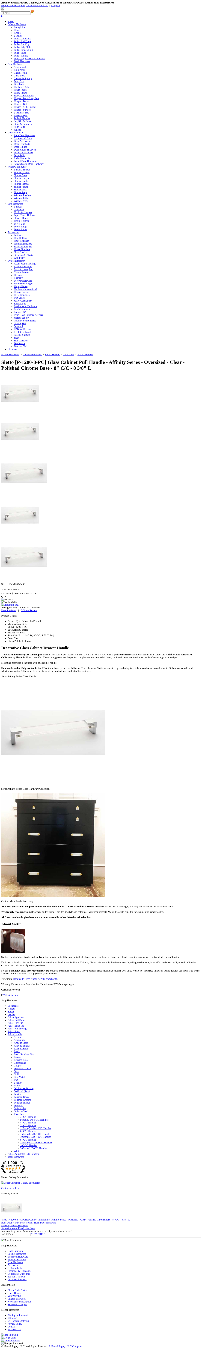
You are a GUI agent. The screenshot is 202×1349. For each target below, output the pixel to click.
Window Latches (22, 195)
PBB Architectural (23, 329)
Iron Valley (19, 297)
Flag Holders (20, 238)
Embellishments (22, 158)
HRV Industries (22, 295)
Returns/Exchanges (17, 1304)
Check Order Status (17, 1290)
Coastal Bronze (21, 272)
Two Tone (19, 1114)
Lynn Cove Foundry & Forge (28, 315)
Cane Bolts (19, 75)
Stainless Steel (21, 1111)
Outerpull (18, 326)
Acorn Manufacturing (25, 263)
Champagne (20, 1062)
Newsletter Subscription (19, 1301)
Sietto (17, 337)
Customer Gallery (10, 1188)
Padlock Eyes (20, 115)
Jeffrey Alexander (23, 300)
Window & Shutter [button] (17, 166)
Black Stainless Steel (24, 1054)
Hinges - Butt (20, 104)
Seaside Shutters (22, 334)
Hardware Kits (21, 87)
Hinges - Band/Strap (24, 95)
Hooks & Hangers (23, 212)
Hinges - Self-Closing (25, 107)
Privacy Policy (15, 1323)
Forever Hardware (23, 280)
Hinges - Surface (22, 109)
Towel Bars (19, 223)
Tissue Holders (21, 221)
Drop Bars (19, 81)
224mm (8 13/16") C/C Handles (36, 1142)
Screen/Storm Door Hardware (29, 164)
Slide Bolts (19, 127)
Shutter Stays (20, 192)
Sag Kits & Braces (23, 121)
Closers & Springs (23, 78)
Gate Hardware (15, 1262)
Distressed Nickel (22, 1068)
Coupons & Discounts (19, 1273)
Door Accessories (22, 141)
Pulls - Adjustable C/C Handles (29, 58)
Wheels (17, 129)
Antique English (22, 1045)
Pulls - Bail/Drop (22, 41)
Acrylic (17, 1037)
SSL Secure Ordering (18, 1321)
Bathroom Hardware (18, 1256)
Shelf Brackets (21, 252)
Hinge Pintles (20, 92)
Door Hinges (20, 146)
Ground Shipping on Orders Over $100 (24, 5)
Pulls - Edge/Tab (22, 47)
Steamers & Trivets (23, 255)
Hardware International (25, 289)
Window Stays (21, 201)
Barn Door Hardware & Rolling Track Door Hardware (28, 1222)
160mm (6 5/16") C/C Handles (35, 1134)
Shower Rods (20, 218)
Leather (17, 1082)
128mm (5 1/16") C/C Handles (35, 1128)
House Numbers (22, 249)
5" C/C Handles (28, 1125)
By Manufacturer (16, 1268)
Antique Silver (21, 1048)
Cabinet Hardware (17, 1253)
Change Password (17, 1298)
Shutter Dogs (20, 175)
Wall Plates (19, 258)
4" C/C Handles (28, 1122)
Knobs (17, 32)
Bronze (17, 1057)
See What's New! (16, 1276)
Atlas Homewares (23, 266)
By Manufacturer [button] (16, 260)
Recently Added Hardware (14, 1225)
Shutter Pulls (20, 189)
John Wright (20, 303)
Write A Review (29, 610)
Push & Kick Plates (23, 152)
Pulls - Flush (20, 52)
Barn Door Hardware (24, 135)
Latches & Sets (21, 112)
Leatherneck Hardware (25, 306)
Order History (14, 1293)
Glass (16, 1071)
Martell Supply (21, 317)
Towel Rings (20, 226)
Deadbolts (19, 84)
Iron (16, 1080)
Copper (17, 1065)
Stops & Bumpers (23, 124)
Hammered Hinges (23, 283)
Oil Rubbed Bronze (23, 1088)
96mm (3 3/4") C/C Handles (34, 1119)
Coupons (55, 5)
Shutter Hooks (21, 181)
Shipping (12, 1318)
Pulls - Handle (21, 55)
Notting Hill (20, 323)
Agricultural (20, 67)
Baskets (18, 206)
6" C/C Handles (28, 1131)
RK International (22, 332)
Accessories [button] (13, 232)
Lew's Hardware (22, 309)
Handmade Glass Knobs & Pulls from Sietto (35, 979)
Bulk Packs (19, 70)
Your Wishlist (14, 1296)
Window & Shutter (17, 1259)
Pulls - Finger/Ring (23, 50)
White (17, 1151)
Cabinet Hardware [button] (17, 24)
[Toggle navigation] (2, 9)
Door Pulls (19, 155)
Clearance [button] (13, 349)
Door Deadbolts (22, 144)
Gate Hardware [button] (15, 64)
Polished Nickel (22, 1102)
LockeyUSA (20, 312)
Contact (11, 1326)
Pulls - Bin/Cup (21, 44)
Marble (17, 1085)
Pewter (17, 1094)
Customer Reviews (17, 1279)
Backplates (19, 27)
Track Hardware (22, 61)
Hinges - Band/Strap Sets (26, 98)
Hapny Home (20, 286)
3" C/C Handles (28, 1117)
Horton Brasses (21, 292)
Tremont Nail (20, 346)
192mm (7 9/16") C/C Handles (35, 1136)
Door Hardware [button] (15, 132)
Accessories (13, 1265)
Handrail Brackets (23, 243)
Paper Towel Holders (24, 215)
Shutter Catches (22, 172)
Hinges (17, 30)
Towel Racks (20, 229)
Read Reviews (8, 610)
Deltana (18, 275)
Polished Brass (21, 1097)
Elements (18, 278)
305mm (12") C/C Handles (33, 1148)
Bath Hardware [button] (15, 203)
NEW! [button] (11, 21)
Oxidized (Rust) (22, 1091)
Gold (16, 1074)
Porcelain (18, 1105)
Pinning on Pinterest (18, 1315)
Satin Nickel (20, 1108)
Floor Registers (21, 240)
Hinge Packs (20, 89)
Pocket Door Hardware (25, 161)
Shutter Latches (21, 183)
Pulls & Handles (22, 118)
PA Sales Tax (14, 1329)
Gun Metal (19, 1077)
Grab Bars (19, 209)
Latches (18, 35)
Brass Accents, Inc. (23, 269)
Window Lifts (21, 198)
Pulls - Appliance (22, 38)
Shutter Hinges (21, 178)
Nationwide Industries (25, 320)
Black (17, 1051)
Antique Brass (21, 1042)
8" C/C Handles (28, 1139)
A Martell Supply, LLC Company (65, 1346)
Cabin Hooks (20, 72)
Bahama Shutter (22, 169)
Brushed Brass (21, 1060)
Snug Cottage (20, 340)
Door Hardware (15, 1251)
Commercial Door (23, 138)
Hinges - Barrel (21, 101)
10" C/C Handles (28, 1145)
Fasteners (18, 235)
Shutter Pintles (21, 186)
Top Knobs (19, 343)
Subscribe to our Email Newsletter (18, 1228)
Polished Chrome (22, 1099)
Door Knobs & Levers (25, 149)
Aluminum (19, 1040)
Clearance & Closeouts (19, 1271)
